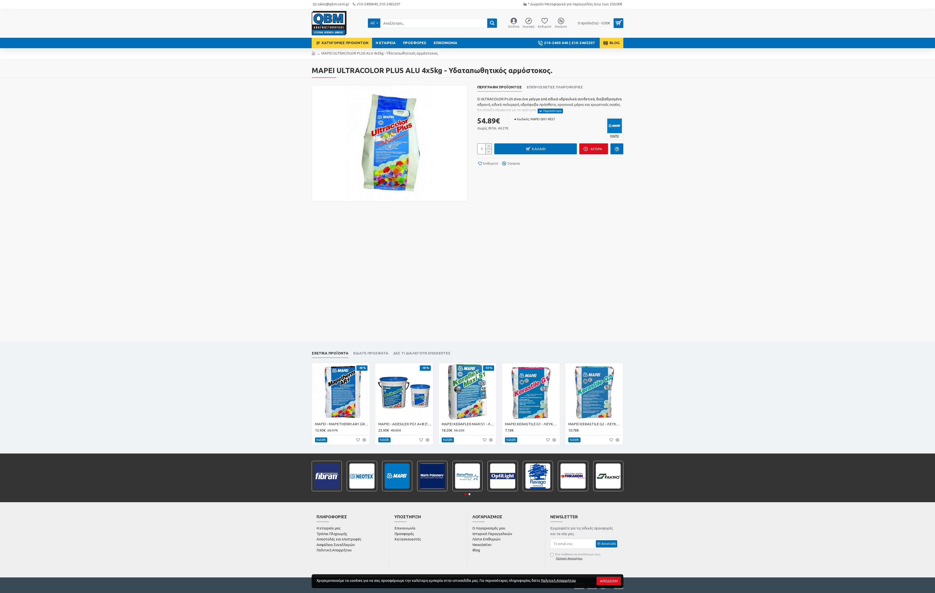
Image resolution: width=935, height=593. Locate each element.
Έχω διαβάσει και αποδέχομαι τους (577, 556)
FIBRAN (326, 490)
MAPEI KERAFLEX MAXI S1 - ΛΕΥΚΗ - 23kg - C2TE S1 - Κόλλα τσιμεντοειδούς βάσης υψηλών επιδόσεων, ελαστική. (468, 424)
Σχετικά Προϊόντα (330, 353)
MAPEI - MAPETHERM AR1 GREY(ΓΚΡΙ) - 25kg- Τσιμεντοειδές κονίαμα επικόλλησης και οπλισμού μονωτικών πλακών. (342, 424)
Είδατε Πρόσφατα (370, 353)
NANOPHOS (467, 490)
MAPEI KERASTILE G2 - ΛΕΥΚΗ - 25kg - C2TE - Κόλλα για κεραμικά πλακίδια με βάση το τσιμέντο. (595, 424)
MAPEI (397, 490)
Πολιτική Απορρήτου (558, 580)
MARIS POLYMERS (432, 490)
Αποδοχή (608, 581)
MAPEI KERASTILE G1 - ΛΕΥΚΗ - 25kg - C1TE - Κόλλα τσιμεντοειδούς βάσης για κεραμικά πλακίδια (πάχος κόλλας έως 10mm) (532, 424)
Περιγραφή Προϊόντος (499, 87)
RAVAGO (538, 490)
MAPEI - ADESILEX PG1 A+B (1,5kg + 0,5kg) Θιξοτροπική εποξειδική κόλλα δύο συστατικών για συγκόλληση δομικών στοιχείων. (405, 424)
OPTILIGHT (502, 490)
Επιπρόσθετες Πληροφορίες (555, 87)
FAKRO (608, 490)
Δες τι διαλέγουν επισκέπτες (421, 353)
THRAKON (573, 490)
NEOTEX (362, 490)
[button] (466, 494)
